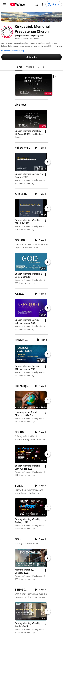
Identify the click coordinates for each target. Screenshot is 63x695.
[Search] (36, 4)
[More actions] (53, 76)
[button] (6, 32)
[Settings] (42, 4)
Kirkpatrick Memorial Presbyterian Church (32, 180)
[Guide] (4, 4)
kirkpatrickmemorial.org (13, 51)
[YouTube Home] (17, 4)
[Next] (47, 162)
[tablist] (31, 67)
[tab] (18, 67)
